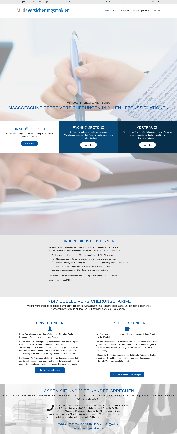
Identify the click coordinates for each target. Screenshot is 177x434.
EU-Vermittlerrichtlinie (153, 2)
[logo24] (42, 11)
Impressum (119, 2)
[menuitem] (109, 1)
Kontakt (109, 2)
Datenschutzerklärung (134, 2)
